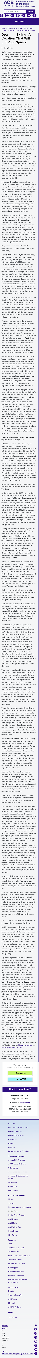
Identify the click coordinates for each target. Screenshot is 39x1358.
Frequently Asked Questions (18, 1151)
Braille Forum (28, 28)
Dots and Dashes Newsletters (19, 1207)
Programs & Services (16, 1156)
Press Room (13, 1231)
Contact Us (12, 1317)
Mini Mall (11, 1303)
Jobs (10, 1244)
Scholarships (13, 1168)
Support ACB (13, 1287)
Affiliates (11, 1147)
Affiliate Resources (15, 1260)
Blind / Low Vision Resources (19, 1256)
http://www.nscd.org (25, 1045)
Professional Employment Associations (17, 1281)
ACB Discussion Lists (16, 1248)
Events (10, 1312)
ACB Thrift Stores (15, 1307)
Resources (12, 1240)
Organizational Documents (18, 1127)
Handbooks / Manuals (16, 1272)
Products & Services (16, 1276)
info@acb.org (25, 1102)
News (10, 1199)
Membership (13, 1190)
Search (30, 11)
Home (4, 28)
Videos (11, 1203)
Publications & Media (15, 28)
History (11, 1143)
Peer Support (13, 1268)
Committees (12, 1139)
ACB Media (12, 1182)
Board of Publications (16, 1135)
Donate (20, 1073)
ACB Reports (13, 1219)
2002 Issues (8, 30)
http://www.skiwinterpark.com (12, 1047)
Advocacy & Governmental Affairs (18, 1177)
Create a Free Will (15, 1295)
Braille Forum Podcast (16, 1215)
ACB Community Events (17, 1164)
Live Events (12, 1235)
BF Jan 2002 (18, 30)
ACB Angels (12, 1299)
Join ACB (20, 1079)
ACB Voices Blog (14, 1227)
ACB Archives (13, 1252)
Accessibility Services (16, 1160)
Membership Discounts (17, 1264)
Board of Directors (15, 1131)
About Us (11, 1123)
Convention (12, 1186)
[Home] (19, 3)
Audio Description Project (17, 1172)
